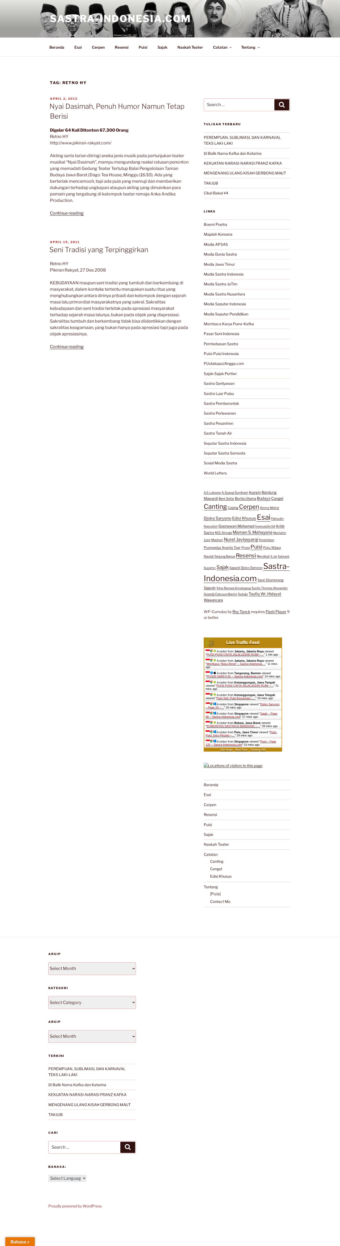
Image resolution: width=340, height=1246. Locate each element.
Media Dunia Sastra (220, 254)
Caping (233, 508)
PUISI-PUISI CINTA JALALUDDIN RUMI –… (235, 654)
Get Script (226, 749)
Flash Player (276, 611)
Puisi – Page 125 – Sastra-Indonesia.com (241, 743)
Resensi (122, 47)
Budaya (263, 498)
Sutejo (243, 594)
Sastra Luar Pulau (219, 393)
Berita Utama (245, 498)
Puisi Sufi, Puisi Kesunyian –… (236, 698)
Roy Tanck (241, 611)
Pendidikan (266, 540)
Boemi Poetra (215, 224)
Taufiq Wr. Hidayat (265, 593)
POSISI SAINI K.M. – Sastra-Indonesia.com (235, 676)
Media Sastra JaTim (220, 284)
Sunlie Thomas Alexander (270, 588)
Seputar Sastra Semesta (224, 453)
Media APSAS (216, 244)
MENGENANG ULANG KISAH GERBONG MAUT (245, 173)
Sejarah (210, 588)
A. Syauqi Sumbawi (235, 492)
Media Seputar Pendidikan (226, 314)
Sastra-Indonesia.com (120, 18)
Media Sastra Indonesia (224, 274)
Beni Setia (226, 499)
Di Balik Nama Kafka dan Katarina (233, 153)
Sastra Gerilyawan (219, 383)
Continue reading (67, 213)
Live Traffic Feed (243, 642)
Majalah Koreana (218, 234)
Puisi (143, 47)
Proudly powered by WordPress (75, 1206)
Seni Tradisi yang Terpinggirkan (98, 249)
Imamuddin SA (265, 526)
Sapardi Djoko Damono (246, 568)
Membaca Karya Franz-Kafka (229, 324)
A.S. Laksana (212, 492)
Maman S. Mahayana (253, 532)
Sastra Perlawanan (220, 413)
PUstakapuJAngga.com (224, 363)
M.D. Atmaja (223, 533)
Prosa (245, 547)
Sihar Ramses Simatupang (233, 588)
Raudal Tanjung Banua (219, 556)
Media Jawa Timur (219, 264)
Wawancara (213, 600)
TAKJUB (211, 183)
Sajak (162, 47)
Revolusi (263, 556)
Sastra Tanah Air (218, 433)
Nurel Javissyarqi (241, 539)
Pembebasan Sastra (221, 343)
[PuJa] (215, 893)
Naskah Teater (190, 47)
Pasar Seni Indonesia (221, 333)
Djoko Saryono (217, 518)
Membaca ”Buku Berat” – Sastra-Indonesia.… (236, 663)
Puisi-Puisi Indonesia (221, 353)
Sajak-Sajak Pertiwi (220, 373)
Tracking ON (257, 749)
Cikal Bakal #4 (216, 193)
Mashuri (217, 540)
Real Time (241, 749)
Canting (215, 506)
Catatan (220, 47)
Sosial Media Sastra (220, 463)
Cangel (277, 498)
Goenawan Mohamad (236, 526)
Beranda (56, 47)
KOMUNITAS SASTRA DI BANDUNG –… (233, 726)
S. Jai (273, 556)
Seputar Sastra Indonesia (225, 443)
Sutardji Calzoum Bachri (220, 594)
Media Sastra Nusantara (224, 294)
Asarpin (255, 492)
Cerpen (98, 47)
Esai (78, 47)
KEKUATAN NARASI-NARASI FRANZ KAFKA (243, 163)
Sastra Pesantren (218, 423)
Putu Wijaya (272, 547)
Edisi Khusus (244, 518)
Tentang (248, 47)
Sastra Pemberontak (221, 403)
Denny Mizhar (269, 508)
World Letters (215, 473)
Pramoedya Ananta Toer (222, 547)
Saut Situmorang (270, 580)
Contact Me (220, 901)
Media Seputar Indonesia (225, 304)
